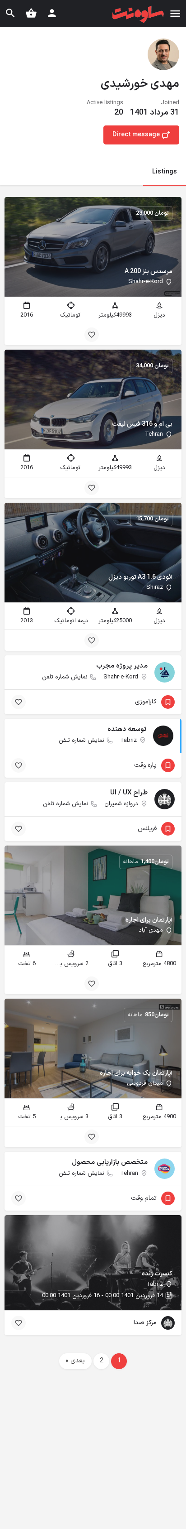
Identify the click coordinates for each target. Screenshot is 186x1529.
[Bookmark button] (91, 334)
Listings (164, 172)
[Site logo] (137, 14)
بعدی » (75, 1361)
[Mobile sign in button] (52, 13)
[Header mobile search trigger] (10, 13)
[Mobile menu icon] (175, 14)
